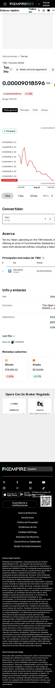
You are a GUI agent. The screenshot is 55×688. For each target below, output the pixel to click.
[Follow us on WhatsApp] (44, 10)
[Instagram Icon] (7, 488)
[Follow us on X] (39, 10)
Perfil (35, 110)
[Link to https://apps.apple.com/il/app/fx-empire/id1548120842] (10, 495)
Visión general (10, 110)
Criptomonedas (9, 56)
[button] (5, 4)
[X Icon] (7, 482)
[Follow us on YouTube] (48, 10)
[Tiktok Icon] (47, 488)
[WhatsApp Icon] (34, 488)
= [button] (50, 219)
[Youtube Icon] (47, 482)
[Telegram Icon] (21, 488)
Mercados (24, 110)
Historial (45, 110)
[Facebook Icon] (21, 482)
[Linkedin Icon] (34, 482)
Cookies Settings (27, 532)
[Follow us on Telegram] (53, 10)
